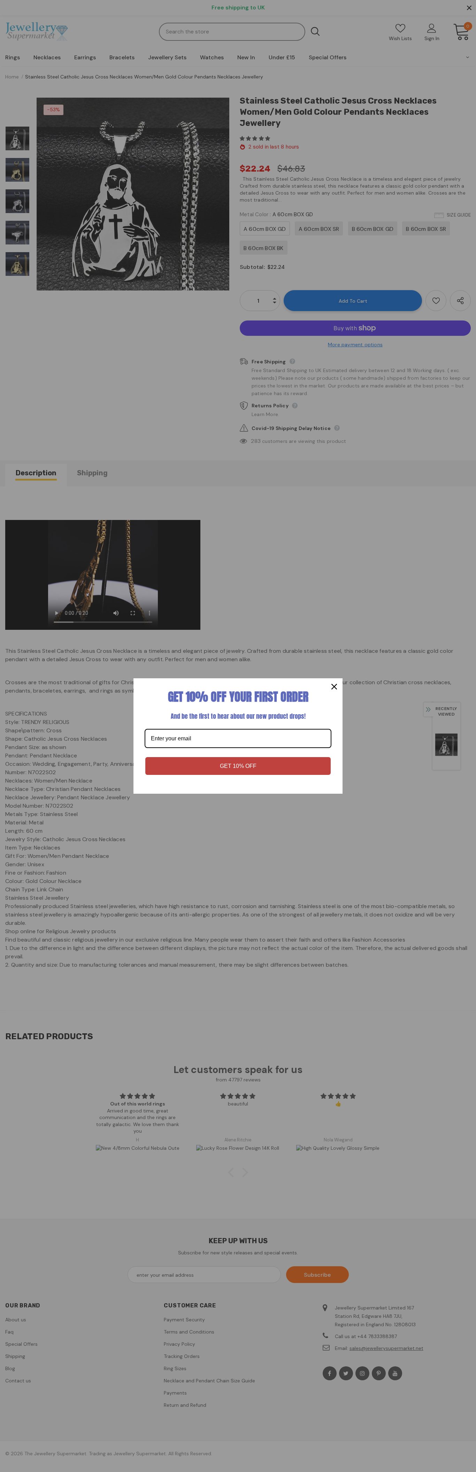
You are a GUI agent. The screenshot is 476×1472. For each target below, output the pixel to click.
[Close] (334, 686)
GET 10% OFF (238, 766)
